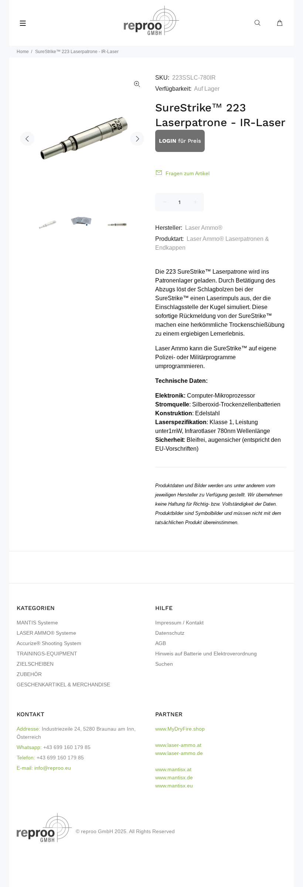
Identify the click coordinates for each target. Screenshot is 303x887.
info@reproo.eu (52, 768)
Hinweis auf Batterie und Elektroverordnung (206, 653)
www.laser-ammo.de (179, 753)
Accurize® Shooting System (49, 643)
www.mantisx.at (173, 769)
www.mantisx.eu (174, 786)
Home (23, 51)
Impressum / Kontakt (179, 623)
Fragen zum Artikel (188, 173)
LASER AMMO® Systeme (46, 633)
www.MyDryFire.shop (180, 729)
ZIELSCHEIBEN (35, 664)
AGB (160, 643)
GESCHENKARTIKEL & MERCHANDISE (63, 684)
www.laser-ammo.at (178, 745)
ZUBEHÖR (29, 674)
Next (137, 139)
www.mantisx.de (174, 777)
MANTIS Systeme (37, 623)
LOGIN (167, 141)
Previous (27, 139)
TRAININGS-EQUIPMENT (47, 653)
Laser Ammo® (203, 228)
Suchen (164, 664)
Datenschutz (169, 633)
